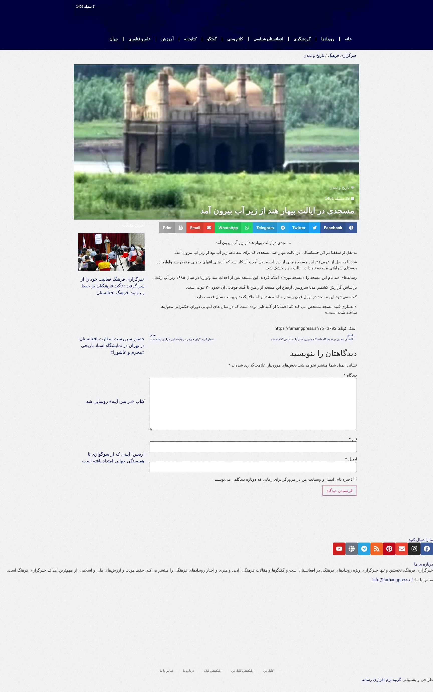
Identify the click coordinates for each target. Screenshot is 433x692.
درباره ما (188, 670)
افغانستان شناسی (268, 39)
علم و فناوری (140, 39)
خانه (348, 39)
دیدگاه (350, 375)
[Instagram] (414, 549)
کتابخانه (190, 39)
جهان (114, 39)
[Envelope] (401, 549)
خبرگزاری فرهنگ (342, 55)
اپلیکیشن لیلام (212, 670)
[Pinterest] (389, 549)
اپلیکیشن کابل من (242, 670)
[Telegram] (364, 549)
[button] (338, 227)
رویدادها (327, 39)
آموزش (167, 39)
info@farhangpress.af (392, 579)
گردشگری (302, 39)
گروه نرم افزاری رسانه (381, 679)
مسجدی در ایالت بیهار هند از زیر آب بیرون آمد (277, 210)
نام (353, 439)
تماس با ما (166, 670)
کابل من (268, 670)
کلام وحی (235, 39)
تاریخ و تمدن (313, 55)
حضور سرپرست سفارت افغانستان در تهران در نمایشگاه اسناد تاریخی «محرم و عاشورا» (112, 345)
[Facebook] (426, 549)
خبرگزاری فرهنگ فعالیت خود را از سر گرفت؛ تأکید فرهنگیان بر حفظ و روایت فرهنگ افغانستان (113, 285)
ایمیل (351, 459)
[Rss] (376, 549)
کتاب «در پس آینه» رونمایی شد (115, 401)
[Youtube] (339, 549)
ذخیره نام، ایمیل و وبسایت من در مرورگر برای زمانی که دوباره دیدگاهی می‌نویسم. (282, 479)
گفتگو (212, 39)
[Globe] (351, 549)
